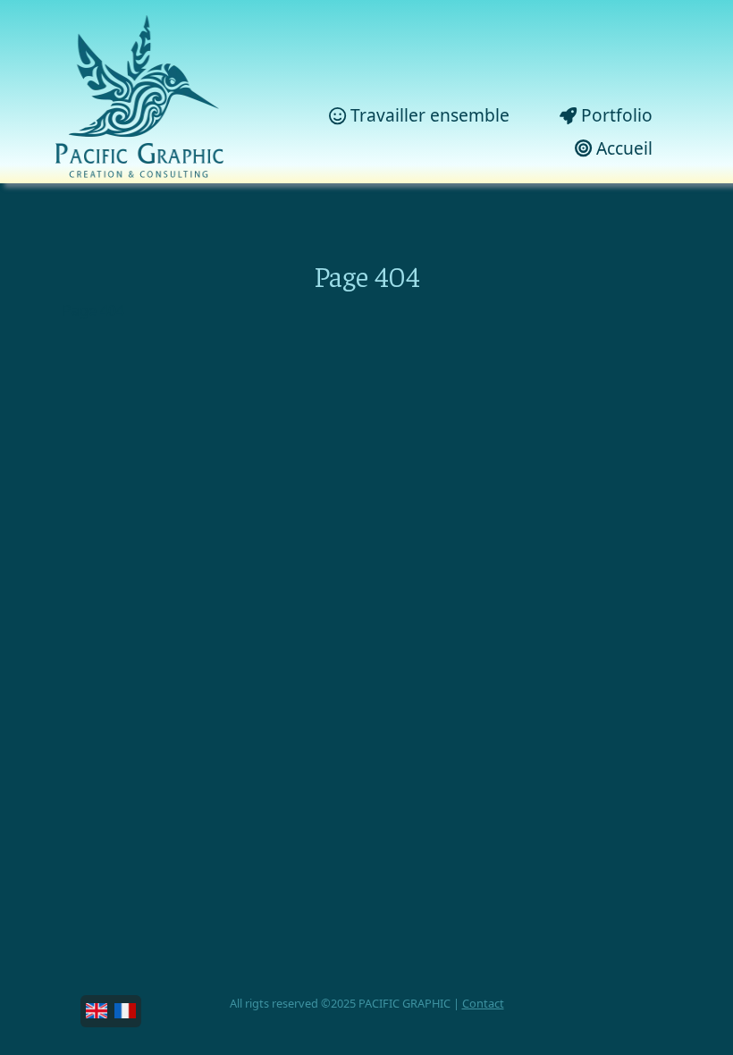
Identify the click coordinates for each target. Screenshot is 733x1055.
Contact (483, 1003)
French (125, 1011)
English (96, 1011)
